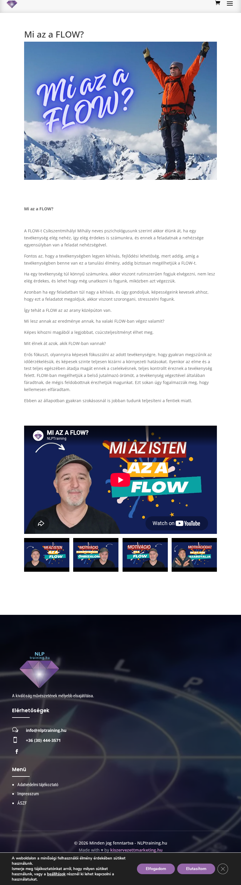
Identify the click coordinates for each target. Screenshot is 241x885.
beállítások (56, 874)
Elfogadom (156, 869)
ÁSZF (22, 803)
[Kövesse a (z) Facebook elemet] (16, 751)
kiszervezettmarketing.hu (136, 850)
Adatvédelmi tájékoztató (37, 784)
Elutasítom (196, 869)
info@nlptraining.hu (46, 730)
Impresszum (28, 793)
